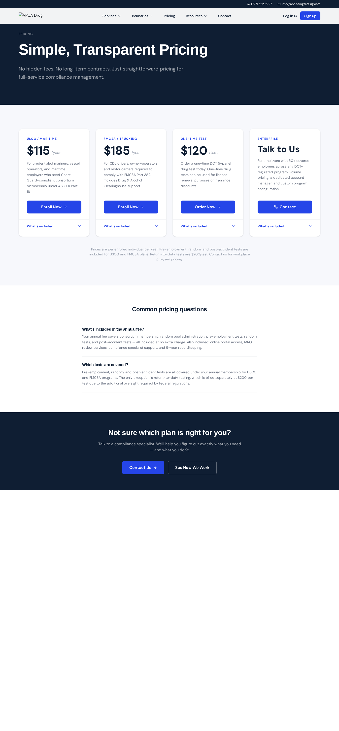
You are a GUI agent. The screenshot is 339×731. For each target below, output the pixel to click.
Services (109, 16)
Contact (225, 16)
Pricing (169, 16)
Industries (140, 16)
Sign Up (310, 16)
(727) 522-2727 (261, 4)
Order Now (205, 206)
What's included (40, 226)
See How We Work (192, 467)
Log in (288, 16)
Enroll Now (51, 206)
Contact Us (140, 467)
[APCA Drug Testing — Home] (35, 15)
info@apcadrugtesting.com (301, 4)
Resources (194, 16)
